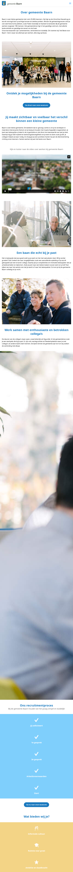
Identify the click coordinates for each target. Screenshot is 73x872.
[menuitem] (70, 3)
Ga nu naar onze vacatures (36, 805)
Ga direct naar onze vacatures (36, 105)
